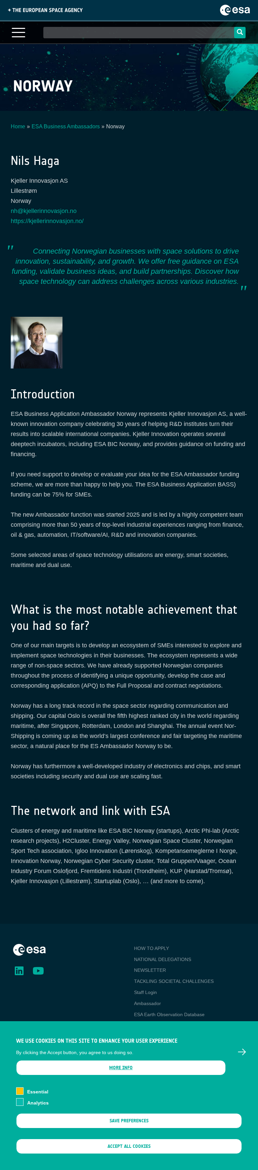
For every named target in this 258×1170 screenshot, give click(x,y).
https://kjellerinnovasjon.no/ (47, 221)
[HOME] (29, 949)
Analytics (38, 1103)
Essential (37, 1091)
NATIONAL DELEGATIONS (162, 959)
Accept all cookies (129, 1146)
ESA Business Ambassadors (66, 126)
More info (121, 1068)
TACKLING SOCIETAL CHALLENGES (174, 981)
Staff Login (145, 992)
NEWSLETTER (150, 970)
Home (18, 126)
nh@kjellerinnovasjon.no (44, 211)
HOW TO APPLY (151, 948)
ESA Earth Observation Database (169, 1014)
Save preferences (129, 1121)
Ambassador (147, 1003)
